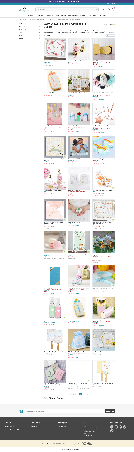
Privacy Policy (87, 433)
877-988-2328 (9, 428)
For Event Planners (35, 428)
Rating (21, 38)
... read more (111, 32)
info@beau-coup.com (10, 426)
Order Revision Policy (89, 431)
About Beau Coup (61, 426)
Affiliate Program (35, 426)
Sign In (113, 3)
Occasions (22, 26)
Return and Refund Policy (90, 428)
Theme (21, 32)
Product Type (22, 29)
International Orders (89, 435)
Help (108, 3)
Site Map (59, 428)
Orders (85, 426)
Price (20, 35)
